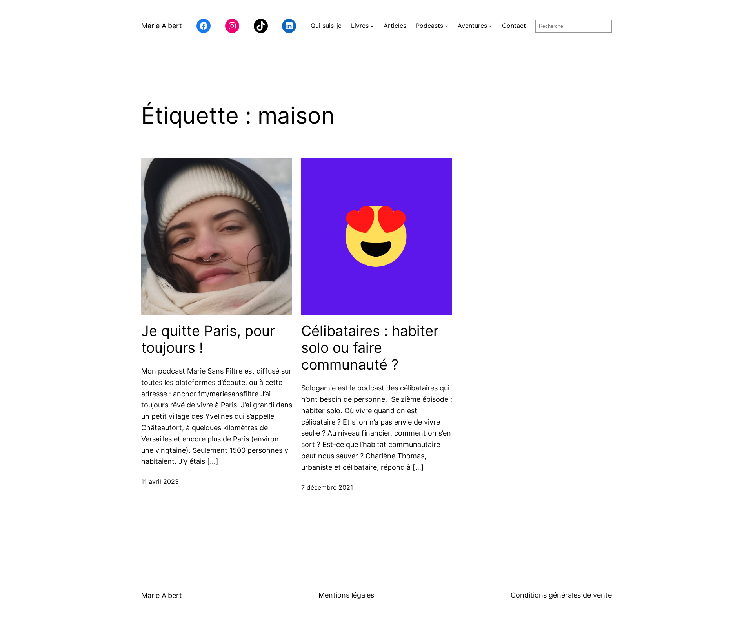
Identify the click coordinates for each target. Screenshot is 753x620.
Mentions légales (346, 595)
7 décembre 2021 (327, 487)
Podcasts (429, 25)
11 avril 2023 (160, 481)
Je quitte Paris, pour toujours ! (208, 339)
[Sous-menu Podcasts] (447, 26)
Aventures (472, 25)
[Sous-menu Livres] (372, 26)
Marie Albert (161, 26)
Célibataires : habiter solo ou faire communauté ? (369, 348)
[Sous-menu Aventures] (491, 26)
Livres (360, 25)
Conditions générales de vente (561, 595)
